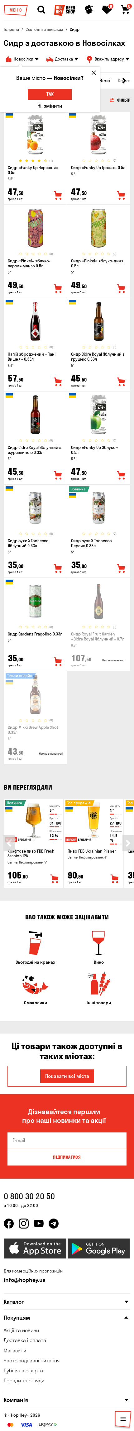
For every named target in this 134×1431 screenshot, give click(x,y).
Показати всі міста (67, 1076)
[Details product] (35, 134)
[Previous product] (9, 843)
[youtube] (39, 1224)
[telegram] (54, 1224)
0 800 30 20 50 (29, 1196)
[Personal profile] (89, 10)
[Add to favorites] (58, 196)
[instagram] (24, 1224)
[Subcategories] (123, 1420)
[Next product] (128, 843)
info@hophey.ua (24, 1279)
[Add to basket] (55, 879)
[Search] (41, 10)
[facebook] (9, 1224)
